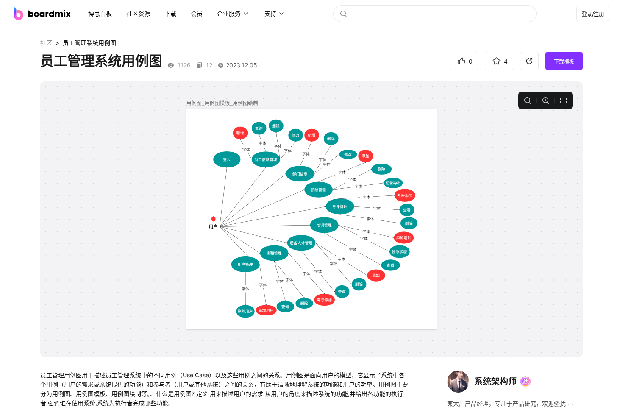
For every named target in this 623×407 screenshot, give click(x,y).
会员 (197, 13)
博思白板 (100, 13)
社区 (46, 42)
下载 (170, 13)
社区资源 (138, 13)
